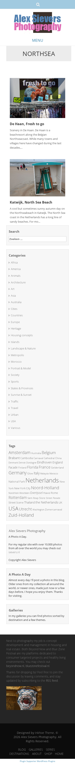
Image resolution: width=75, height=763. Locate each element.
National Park (17, 481)
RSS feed (52, 681)
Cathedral (49, 458)
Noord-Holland (45, 487)
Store (42, 498)
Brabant (14, 458)
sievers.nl (14, 552)
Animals (15, 276)
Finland (22, 467)
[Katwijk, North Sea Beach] (37, 177)
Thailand (29, 502)
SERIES (50, 749)
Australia (16, 302)
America (16, 269)
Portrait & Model (21, 368)
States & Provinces (22, 388)
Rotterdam (18, 497)
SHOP (48, 754)
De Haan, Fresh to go (27, 124)
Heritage (16, 328)
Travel (14, 408)
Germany (18, 473)
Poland (46, 492)
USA (13, 421)
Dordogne (31, 462)
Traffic (14, 401)
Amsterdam (20, 452)
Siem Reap (33, 498)
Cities (14, 309)
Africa (14, 262)
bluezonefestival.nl (37, 666)
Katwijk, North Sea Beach (31, 202)
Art (12, 289)
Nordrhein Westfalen (19, 493)
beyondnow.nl (15, 666)
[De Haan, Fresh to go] (37, 98)
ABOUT (36, 754)
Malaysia (44, 473)
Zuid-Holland (21, 515)
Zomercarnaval (53, 509)
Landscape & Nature (23, 348)
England (57, 462)
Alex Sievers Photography (27, 531)
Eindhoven (44, 462)
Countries (17, 315)
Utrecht (25, 508)
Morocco (16, 361)
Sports (15, 381)
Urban (15, 415)
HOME (59, 754)
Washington (38, 509)
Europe (15, 322)
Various (15, 428)
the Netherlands (46, 502)
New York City (22, 488)
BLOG (22, 749)
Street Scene (16, 502)
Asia (13, 295)
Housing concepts (22, 335)
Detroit (22, 462)
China (58, 458)
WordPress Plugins (45, 761)
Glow (30, 473)
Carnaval (38, 458)
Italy (37, 473)
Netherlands (42, 480)
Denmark (13, 462)
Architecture (18, 282)
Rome (54, 493)
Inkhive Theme (44, 733)
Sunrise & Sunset (21, 395)
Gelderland (57, 467)
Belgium (49, 452)
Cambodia (26, 458)
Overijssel (36, 493)
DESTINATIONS (19, 754)
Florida (32, 467)
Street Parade (53, 498)
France (44, 467)
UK (60, 502)
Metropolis (17, 355)
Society (15, 375)
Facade (13, 467)
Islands (15, 342)
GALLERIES (36, 749)
